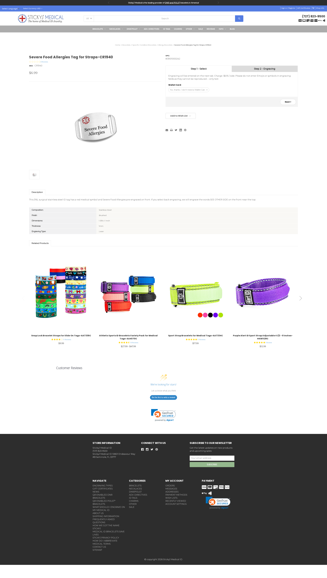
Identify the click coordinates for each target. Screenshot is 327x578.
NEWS (96, 492)
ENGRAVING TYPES (103, 485)
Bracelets (97, 29)
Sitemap (97, 550)
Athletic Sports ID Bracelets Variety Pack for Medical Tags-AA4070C (128, 337)
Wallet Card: (174, 85)
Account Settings (176, 504)
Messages (171, 489)
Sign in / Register (288, 8)
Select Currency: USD (32, 8)
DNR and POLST (172, 3)
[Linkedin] (180, 130)
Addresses (172, 492)
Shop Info (320, 8)
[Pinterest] (185, 130)
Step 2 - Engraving (264, 68)
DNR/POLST (132, 29)
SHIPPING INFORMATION (106, 516)
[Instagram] (147, 449)
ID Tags (166, 29)
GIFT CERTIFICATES (103, 489)
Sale (200, 29)
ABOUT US (98, 513)
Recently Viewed (175, 501)
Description (37, 192)
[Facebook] (142, 449)
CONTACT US (99, 547)
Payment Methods (176, 495)
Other (189, 29)
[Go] (239, 18)
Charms (178, 29)
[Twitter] (176, 130)
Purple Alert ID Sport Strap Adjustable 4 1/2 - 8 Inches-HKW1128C (263, 337)
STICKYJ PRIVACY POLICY (106, 538)
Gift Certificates (303, 8)
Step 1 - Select (199, 68)
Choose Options (63, 292)
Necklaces (114, 29)
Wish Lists (171, 498)
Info (221, 29)
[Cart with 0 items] (313, 8)
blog (232, 29)
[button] (163, 37)
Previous (108, 2)
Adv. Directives (151, 29)
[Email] (167, 130)
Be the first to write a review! (163, 397)
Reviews (211, 29)
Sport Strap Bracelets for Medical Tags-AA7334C (195, 335)
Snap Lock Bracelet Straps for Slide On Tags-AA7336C (61, 335)
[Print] (171, 130)
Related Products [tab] (40, 243)
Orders (170, 485)
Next (218, 2)
